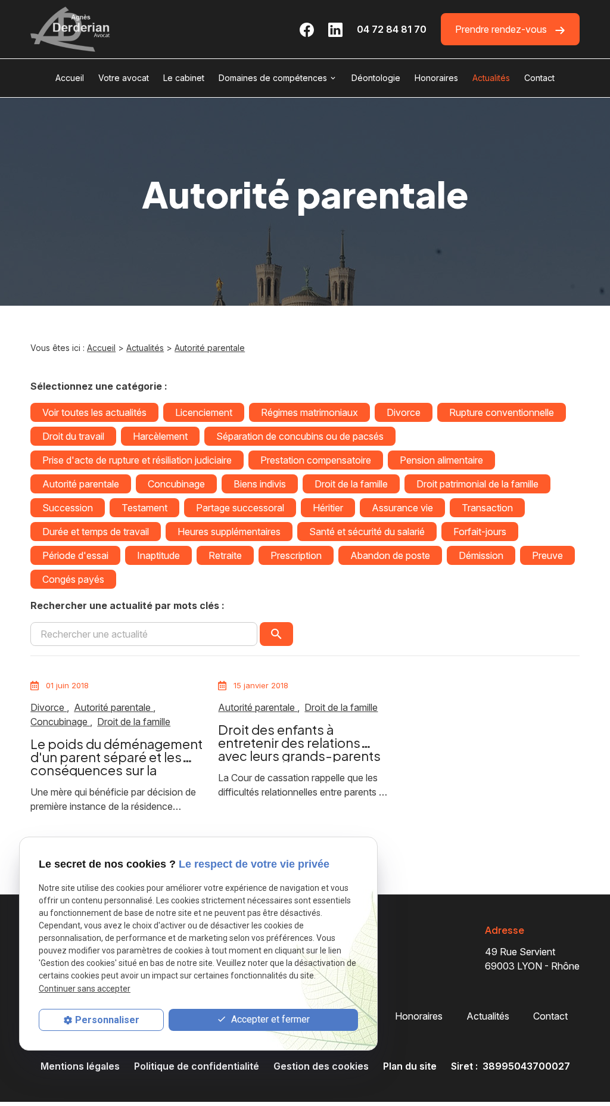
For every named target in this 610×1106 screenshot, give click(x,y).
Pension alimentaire (441, 460)
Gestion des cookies (321, 1066)
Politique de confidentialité (196, 1066)
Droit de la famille (351, 484)
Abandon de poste (390, 555)
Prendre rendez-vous (502, 29)
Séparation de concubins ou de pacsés (300, 436)
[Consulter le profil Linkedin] (335, 29)
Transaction (487, 508)
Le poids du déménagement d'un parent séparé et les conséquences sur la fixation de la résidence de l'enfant (116, 769)
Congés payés (73, 579)
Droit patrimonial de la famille (477, 484)
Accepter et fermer (269, 1019)
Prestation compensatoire (315, 460)
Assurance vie (402, 508)
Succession (67, 508)
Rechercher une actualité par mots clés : (127, 605)
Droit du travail (73, 436)
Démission (481, 555)
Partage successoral (240, 508)
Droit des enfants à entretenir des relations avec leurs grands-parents (299, 742)
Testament (144, 508)
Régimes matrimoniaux (309, 412)
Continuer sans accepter (84, 988)
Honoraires (436, 78)
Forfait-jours (479, 532)
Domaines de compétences (273, 78)
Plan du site (410, 1066)
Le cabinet (183, 78)
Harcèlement (160, 436)
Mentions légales (80, 1066)
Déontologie (375, 78)
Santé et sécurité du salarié (367, 532)
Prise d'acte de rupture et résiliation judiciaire (137, 460)
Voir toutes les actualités (94, 412)
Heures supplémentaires (229, 532)
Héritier (328, 508)
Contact (539, 78)
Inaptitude (158, 555)
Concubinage (176, 484)
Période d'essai (75, 555)
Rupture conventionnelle (501, 412)
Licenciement (203, 412)
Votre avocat (123, 78)
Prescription (296, 555)
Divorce (404, 412)
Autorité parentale (210, 348)
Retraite (225, 555)
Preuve (547, 555)
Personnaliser (107, 1020)
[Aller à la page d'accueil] (70, 29)
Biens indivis (260, 484)
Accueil (69, 78)
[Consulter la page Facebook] (307, 29)
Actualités (491, 78)
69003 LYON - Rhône (532, 959)
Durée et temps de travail (95, 532)
